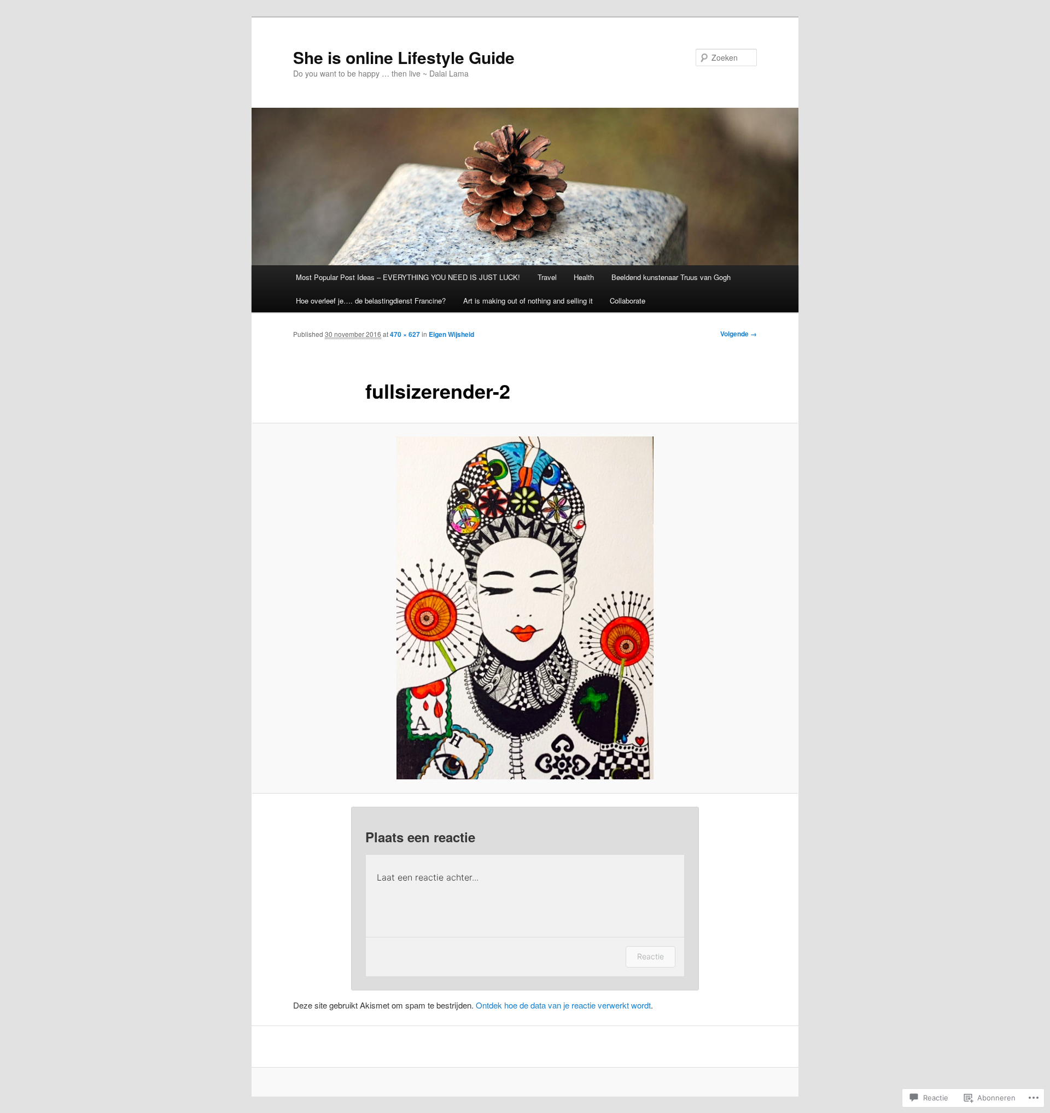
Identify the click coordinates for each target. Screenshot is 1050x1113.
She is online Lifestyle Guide (404, 57)
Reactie (650, 956)
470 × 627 (405, 334)
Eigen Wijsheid (451, 334)
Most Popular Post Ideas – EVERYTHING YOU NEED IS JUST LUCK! (408, 277)
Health (584, 277)
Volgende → (738, 334)
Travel (547, 277)
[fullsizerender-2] (525, 607)
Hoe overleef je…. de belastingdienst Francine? (371, 300)
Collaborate (627, 300)
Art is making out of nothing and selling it (528, 300)
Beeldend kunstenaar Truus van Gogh (671, 277)
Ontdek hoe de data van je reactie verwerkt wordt (563, 1005)
